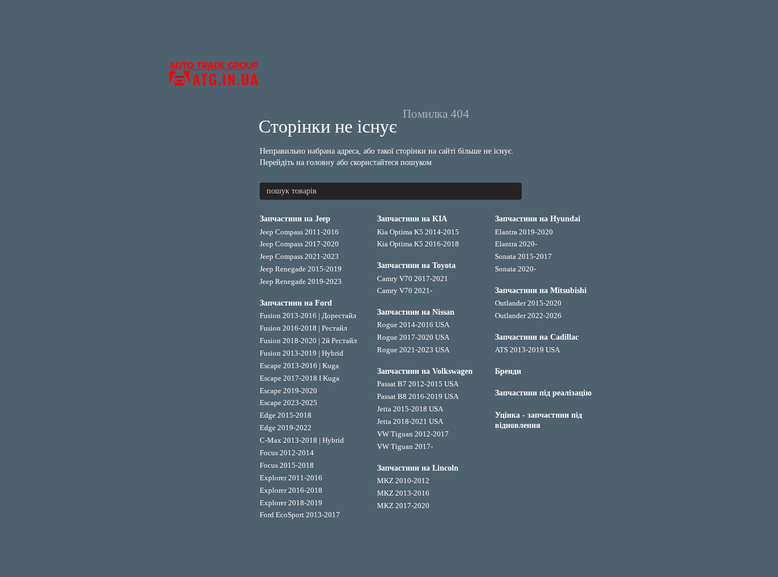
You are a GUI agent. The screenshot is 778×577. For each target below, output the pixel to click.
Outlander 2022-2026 (528, 315)
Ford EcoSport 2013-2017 (300, 514)
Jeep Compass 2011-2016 (299, 232)
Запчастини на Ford (296, 303)
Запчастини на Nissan (415, 312)
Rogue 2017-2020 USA (413, 337)
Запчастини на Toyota (416, 265)
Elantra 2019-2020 (524, 232)
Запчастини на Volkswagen (425, 371)
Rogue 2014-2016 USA (413, 324)
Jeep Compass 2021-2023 (299, 256)
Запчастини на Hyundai (537, 219)
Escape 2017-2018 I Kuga (299, 378)
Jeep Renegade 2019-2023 (301, 281)
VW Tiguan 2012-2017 (413, 434)
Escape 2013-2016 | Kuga (299, 365)
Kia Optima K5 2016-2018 (418, 244)
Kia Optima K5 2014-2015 (418, 232)
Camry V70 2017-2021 (412, 278)
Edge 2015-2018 (286, 415)
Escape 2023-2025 (288, 402)
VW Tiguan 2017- (405, 446)
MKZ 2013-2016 (403, 493)
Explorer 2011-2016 (291, 477)
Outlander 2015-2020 (528, 303)
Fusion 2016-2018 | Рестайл (303, 328)
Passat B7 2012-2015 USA (417, 384)
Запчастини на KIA (412, 219)
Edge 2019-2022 (286, 427)
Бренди (508, 371)
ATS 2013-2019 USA (527, 349)
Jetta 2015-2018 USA (410, 409)
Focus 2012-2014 (287, 452)
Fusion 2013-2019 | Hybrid (301, 353)
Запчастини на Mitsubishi (541, 290)
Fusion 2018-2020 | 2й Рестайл (308, 340)
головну (320, 162)
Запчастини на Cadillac (537, 337)
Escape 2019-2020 (288, 390)
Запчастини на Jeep (295, 219)
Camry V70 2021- (404, 290)
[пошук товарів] (512, 191)
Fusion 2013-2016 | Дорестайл (308, 315)
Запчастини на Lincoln (417, 468)
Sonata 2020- (515, 269)
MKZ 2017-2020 (403, 505)
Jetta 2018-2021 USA (410, 421)
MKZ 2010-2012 (403, 480)
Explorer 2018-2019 (291, 502)
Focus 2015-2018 (287, 465)
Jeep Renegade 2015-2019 (301, 269)
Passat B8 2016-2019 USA (417, 396)
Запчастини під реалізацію (543, 393)
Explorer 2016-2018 (291, 490)
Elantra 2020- (516, 244)
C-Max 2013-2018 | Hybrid (302, 440)
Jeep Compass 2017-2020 (299, 244)
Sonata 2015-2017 (523, 256)
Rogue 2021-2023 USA (413, 349)
